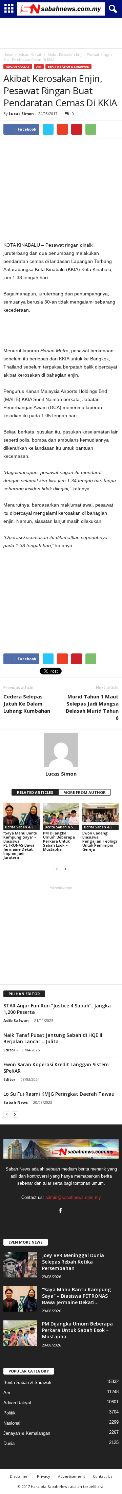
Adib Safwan (16, 1020)
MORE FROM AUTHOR (84, 792)
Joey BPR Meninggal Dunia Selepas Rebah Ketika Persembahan (73, 1261)
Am (38, 66)
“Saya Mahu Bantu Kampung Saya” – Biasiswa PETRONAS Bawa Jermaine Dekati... (76, 1296)
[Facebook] (61, 1211)
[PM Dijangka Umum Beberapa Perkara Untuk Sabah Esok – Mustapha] (61, 816)
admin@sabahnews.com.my (73, 1197)
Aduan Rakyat (18, 66)
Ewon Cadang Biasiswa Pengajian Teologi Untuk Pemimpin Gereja (99, 841)
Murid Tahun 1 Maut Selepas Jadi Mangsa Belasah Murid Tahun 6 (92, 707)
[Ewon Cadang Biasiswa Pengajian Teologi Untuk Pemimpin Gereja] (100, 816)
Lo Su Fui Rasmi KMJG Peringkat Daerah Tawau (59, 1094)
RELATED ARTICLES (35, 792)
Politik (9, 1412)
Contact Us (102, 1476)
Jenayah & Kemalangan (26, 1433)
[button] (111, 9)
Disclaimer (19, 1476)
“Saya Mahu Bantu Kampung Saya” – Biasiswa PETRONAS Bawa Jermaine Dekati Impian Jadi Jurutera (20, 845)
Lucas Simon (21, 113)
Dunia (9, 1443)
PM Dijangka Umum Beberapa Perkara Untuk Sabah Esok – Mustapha (59, 841)
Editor (9, 1049)
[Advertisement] (61, 33)
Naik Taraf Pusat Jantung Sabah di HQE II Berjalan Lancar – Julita (52, 1038)
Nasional (11, 1423)
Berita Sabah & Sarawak (68, 66)
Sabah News (15, 1102)
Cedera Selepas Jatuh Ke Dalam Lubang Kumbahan (26, 703)
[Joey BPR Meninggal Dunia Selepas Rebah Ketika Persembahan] (20, 1264)
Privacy (43, 1476)
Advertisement (71, 1476)
